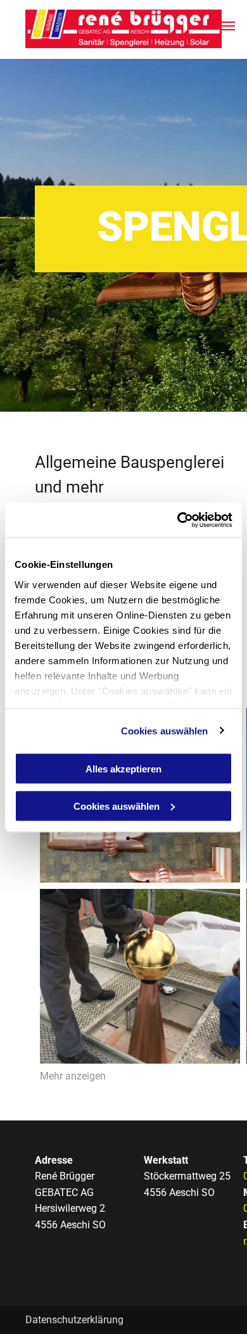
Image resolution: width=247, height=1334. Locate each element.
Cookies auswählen (164, 730)
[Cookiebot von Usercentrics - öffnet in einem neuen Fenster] (177, 520)
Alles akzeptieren (124, 769)
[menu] (228, 26)
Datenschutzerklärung (74, 1320)
